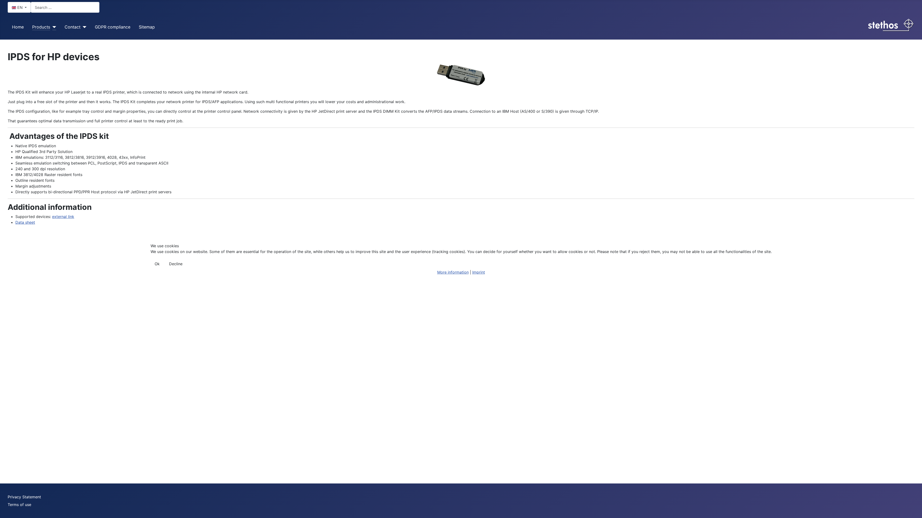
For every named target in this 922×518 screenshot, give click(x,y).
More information (453, 272)
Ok (157, 263)
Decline (175, 263)
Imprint (478, 272)
